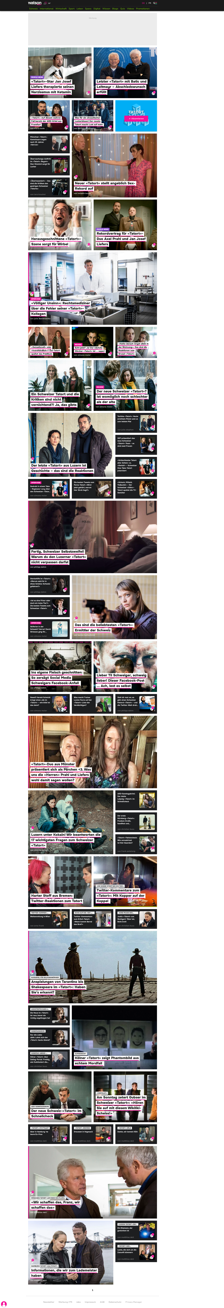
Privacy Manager (133, 1302)
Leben (80, 8)
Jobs (78, 1302)
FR (150, 3)
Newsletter (48, 1302)
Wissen (106, 8)
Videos (130, 8)
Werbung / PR (65, 1302)
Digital (96, 8)
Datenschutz (115, 1302)
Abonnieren (137, 118)
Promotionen (143, 8)
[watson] (35, 3)
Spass (88, 8)
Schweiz (33, 8)
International (46, 8)
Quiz (122, 8)
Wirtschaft (61, 8)
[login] (4, 1304)
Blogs (115, 8)
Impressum (90, 1302)
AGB (102, 1302)
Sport (72, 8)
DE (143, 3)
